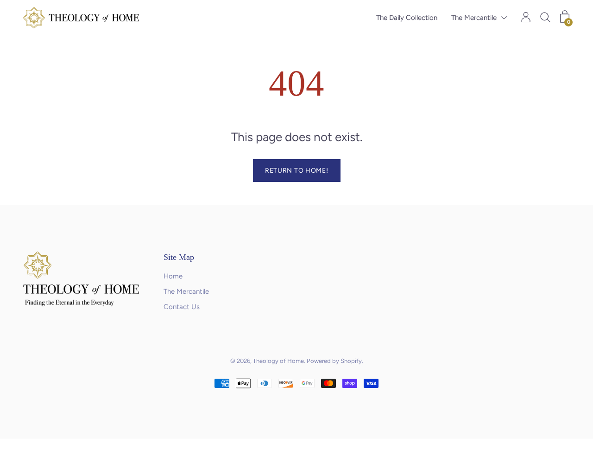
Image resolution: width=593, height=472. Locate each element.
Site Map (179, 257)
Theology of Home (278, 360)
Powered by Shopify (334, 360)
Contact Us (182, 307)
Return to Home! (296, 171)
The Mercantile (474, 17)
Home (173, 276)
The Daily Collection (406, 17)
